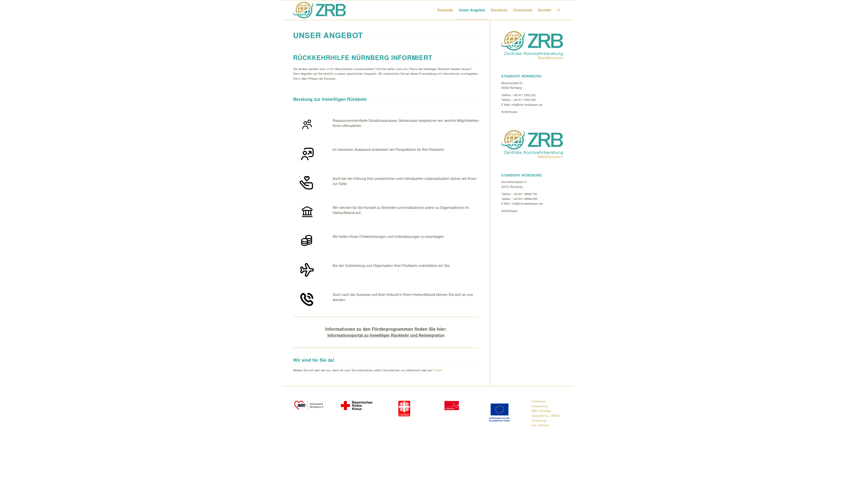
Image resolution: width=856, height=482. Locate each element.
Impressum (538, 401)
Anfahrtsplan (509, 112)
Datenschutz (539, 406)
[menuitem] (445, 10)
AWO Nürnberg (541, 411)
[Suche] (558, 10)
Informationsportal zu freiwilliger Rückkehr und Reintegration (385, 335)
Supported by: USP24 (545, 415)
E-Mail (437, 370)
